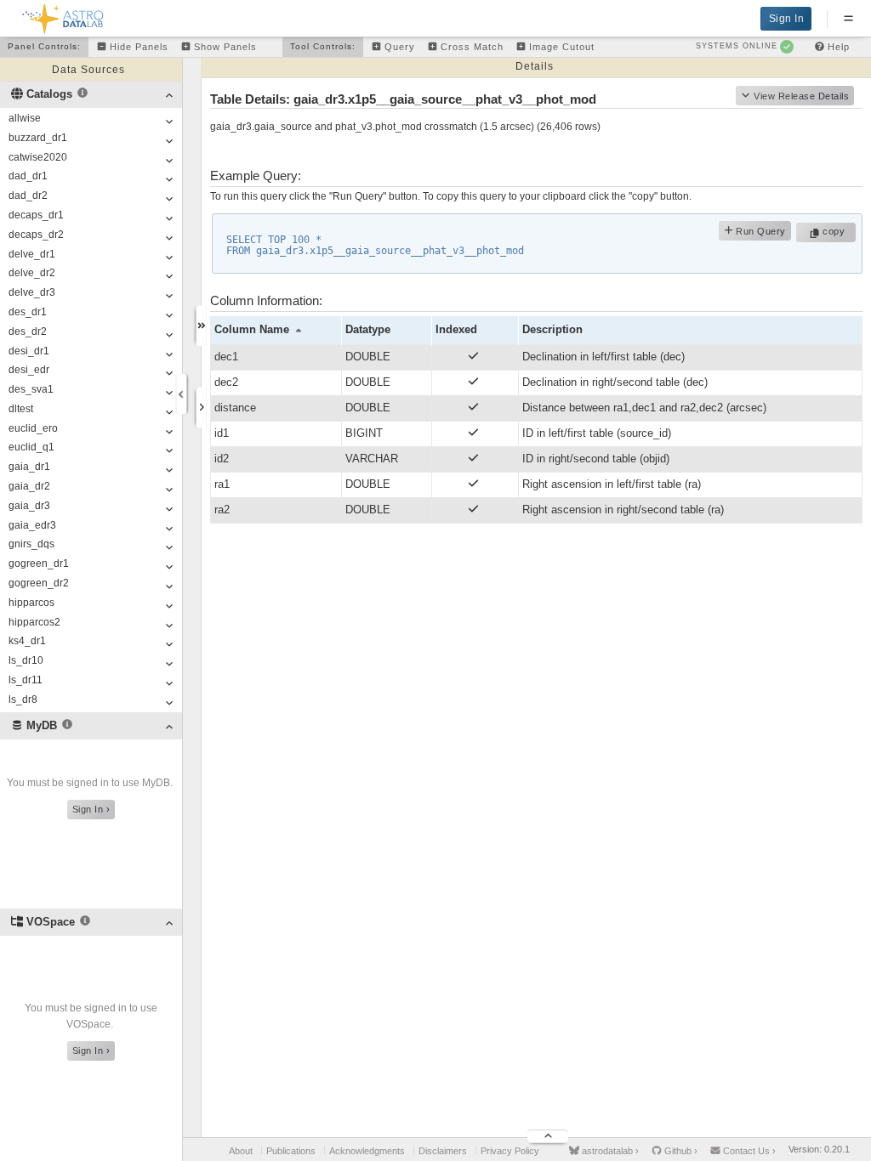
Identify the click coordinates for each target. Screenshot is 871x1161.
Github (679, 1151)
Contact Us (748, 1151)
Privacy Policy (510, 1151)
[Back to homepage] (63, 15)
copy (835, 231)
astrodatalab (609, 1151)
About (241, 1151)
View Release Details (801, 96)
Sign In (787, 19)
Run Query (759, 231)
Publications (291, 1151)
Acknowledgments (367, 1151)
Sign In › (91, 809)
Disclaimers (442, 1151)
